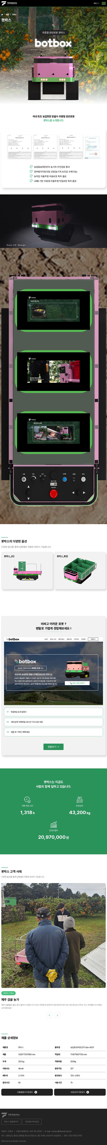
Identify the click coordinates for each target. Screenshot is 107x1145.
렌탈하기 (52, 747)
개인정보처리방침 (32, 1121)
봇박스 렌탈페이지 (11, 1121)
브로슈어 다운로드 (78, 1092)
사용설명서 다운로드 (25, 1092)
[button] (49, 1015)
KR (95, 3)
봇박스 (14, 14)
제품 (7, 14)
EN (98, 3)
